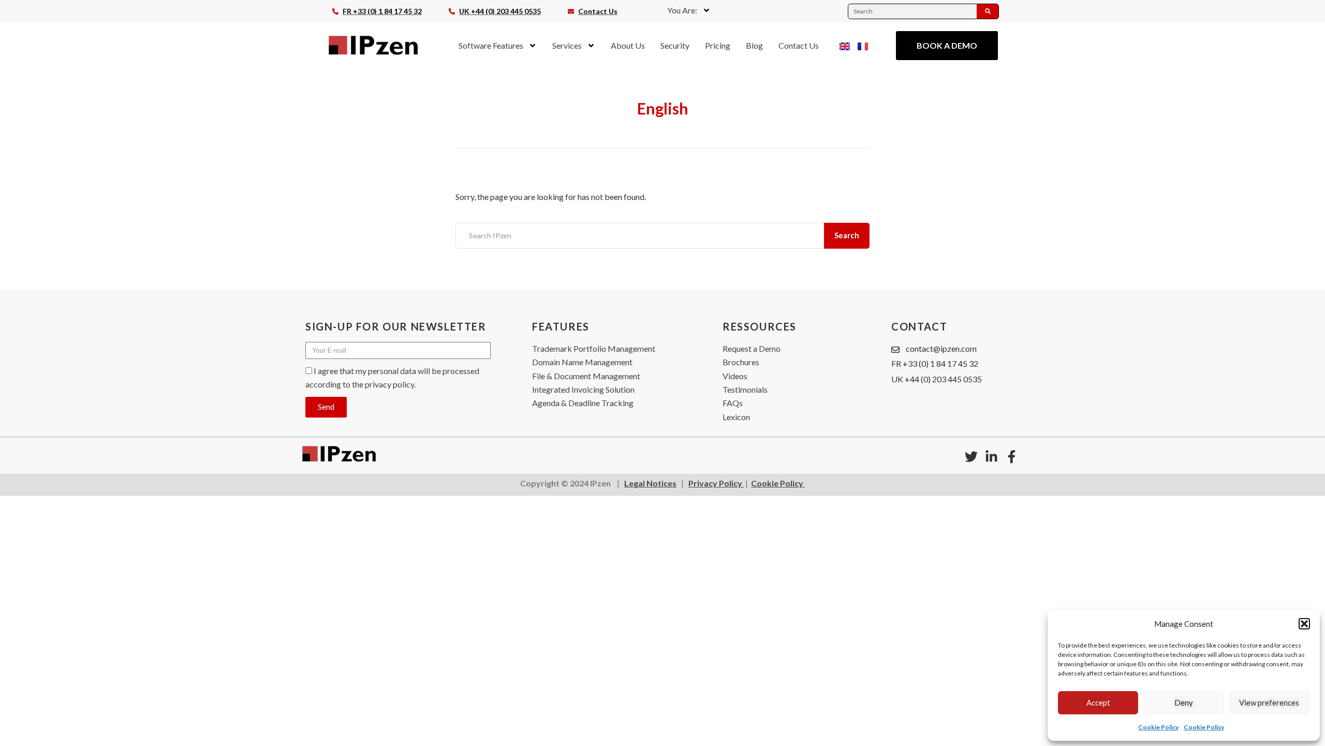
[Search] (987, 11)
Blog (754, 45)
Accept (1098, 702)
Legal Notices (650, 483)
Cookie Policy (1158, 727)
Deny (1183, 702)
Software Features (491, 45)
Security (674, 45)
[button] (1304, 624)
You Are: (682, 10)
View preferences (1269, 702)
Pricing (717, 45)
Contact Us (798, 45)
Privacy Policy (716, 483)
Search (846, 235)
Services (567, 45)
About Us (628, 45)
